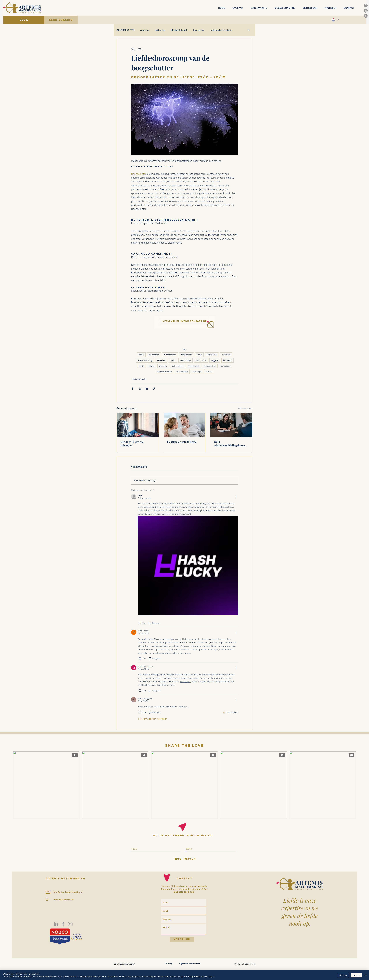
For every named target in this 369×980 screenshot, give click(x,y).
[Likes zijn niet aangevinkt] (140, 623)
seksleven (161, 360)
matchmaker (201, 360)
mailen (198, 889)
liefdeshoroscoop (164, 371)
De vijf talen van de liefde (182, 442)
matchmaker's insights (221, 30)
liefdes (151, 366)
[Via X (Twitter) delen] (139, 388)
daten (141, 354)
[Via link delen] (153, 388)
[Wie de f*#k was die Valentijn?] (138, 425)
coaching (144, 30)
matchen (163, 366)
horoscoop (225, 366)
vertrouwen (185, 360)
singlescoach (193, 366)
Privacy (168, 963)
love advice (198, 30)
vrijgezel (214, 360)
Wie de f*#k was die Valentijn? (132, 443)
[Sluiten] (365, 975)
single (199, 354)
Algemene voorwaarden (189, 963)
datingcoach (154, 354)
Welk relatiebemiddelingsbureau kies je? (230, 443)
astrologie (197, 371)
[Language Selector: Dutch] (335, 20)
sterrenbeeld (182, 371)
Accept (356, 975)
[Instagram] (366, 5)
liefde (141, 366)
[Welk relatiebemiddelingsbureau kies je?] (231, 425)
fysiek (172, 360)
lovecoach (226, 354)
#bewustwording (145, 360)
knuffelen (227, 360)
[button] (248, 30)
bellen (188, 889)
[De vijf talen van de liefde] (184, 425)
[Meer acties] (236, 497)
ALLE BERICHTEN (125, 30)
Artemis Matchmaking (65, 878)
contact (184, 878)
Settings (343, 975)
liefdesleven (212, 354)
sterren (209, 371)
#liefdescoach (170, 354)
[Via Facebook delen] (132, 388)
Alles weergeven (245, 408)
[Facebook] (366, 16)
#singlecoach (186, 354)
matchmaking (177, 366)
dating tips (160, 30)
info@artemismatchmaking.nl (68, 892)
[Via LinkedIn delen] (146, 388)
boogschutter (210, 366)
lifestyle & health (179, 30)
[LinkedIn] (366, 11)
